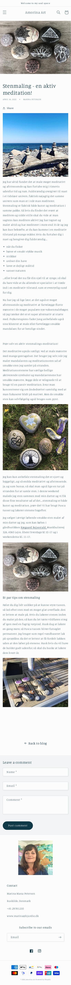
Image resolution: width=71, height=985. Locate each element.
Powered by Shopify (43, 979)
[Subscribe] (60, 937)
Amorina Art (30, 979)
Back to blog (37, 743)
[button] (4, 12)
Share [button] (10, 108)
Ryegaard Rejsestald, (34, 527)
